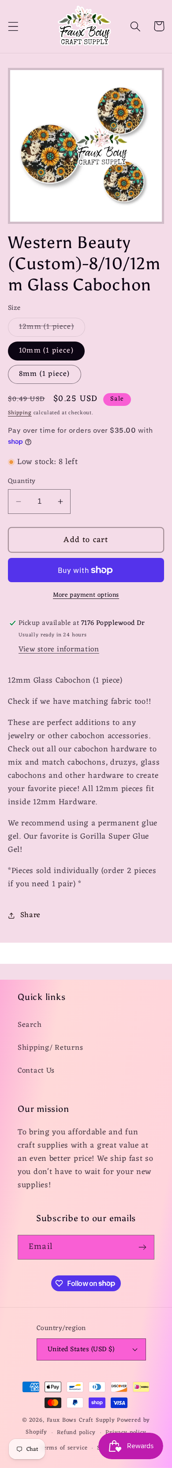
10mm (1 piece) (46, 350)
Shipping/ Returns (50, 1048)
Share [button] (30, 915)
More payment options (86, 595)
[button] (13, 26)
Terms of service (63, 1448)
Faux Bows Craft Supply (81, 1420)
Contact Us (36, 1071)
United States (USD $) (81, 1349)
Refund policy (76, 1432)
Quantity (22, 481)
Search (29, 1025)
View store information (59, 649)
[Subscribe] (142, 1247)
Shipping (20, 413)
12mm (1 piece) (52, 328)
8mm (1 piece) (44, 374)
